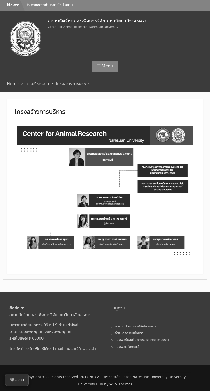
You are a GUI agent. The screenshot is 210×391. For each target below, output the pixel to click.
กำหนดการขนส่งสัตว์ (129, 333)
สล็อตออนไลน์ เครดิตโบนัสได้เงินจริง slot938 (77, 372)
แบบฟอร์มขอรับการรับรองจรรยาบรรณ (142, 340)
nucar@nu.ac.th (80, 349)
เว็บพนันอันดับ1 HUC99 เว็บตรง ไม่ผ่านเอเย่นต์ (30, 372)
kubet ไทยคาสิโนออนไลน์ (165, 372)
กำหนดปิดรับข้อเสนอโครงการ (135, 326)
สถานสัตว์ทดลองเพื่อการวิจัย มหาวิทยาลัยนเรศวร (97, 21)
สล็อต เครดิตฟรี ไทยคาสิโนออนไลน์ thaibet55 (146, 372)
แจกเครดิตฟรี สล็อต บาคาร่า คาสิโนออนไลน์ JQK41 (121, 372)
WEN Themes (120, 384)
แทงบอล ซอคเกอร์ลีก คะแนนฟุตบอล (181, 372)
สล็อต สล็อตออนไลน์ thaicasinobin (98, 372)
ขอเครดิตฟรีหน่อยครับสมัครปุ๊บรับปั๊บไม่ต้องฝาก (54, 372)
